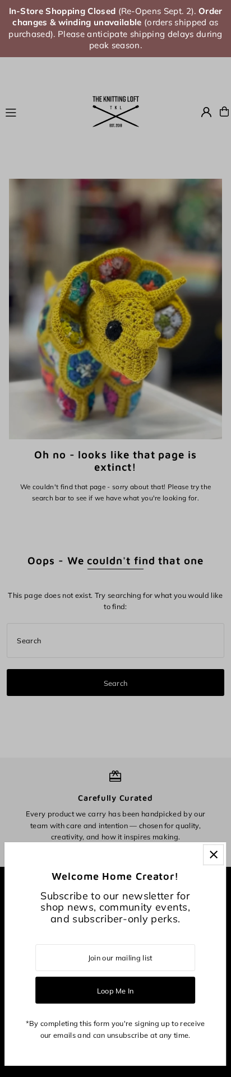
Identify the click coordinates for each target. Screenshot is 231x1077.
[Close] (213, 855)
